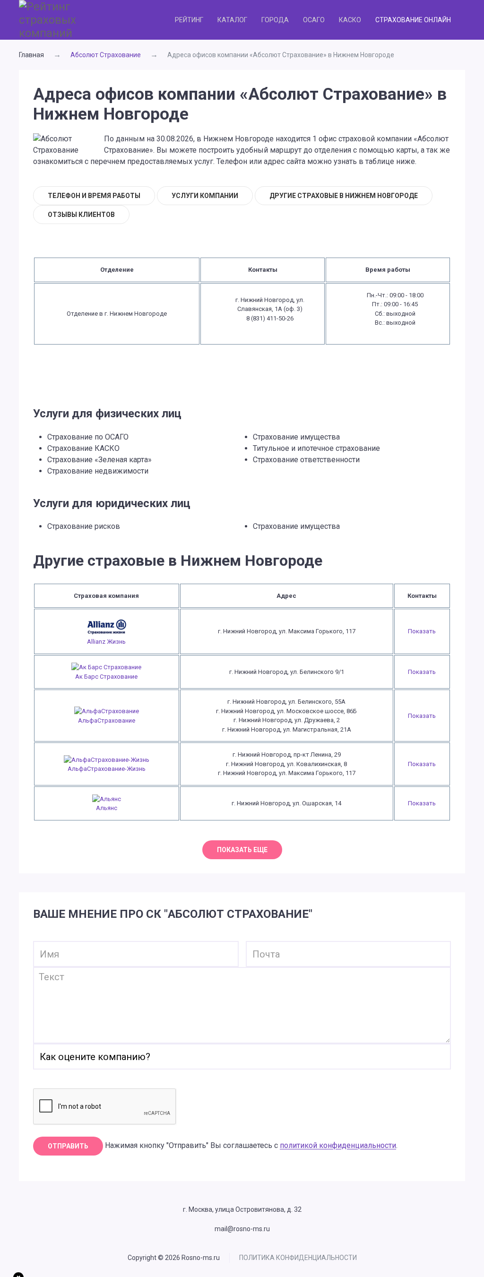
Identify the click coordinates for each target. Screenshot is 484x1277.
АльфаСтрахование (106, 720)
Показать (422, 631)
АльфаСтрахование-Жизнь (107, 768)
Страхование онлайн (413, 20)
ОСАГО (314, 20)
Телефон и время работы (94, 195)
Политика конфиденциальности (298, 1257)
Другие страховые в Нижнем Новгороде (343, 195)
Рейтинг (189, 20)
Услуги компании (205, 195)
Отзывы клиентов (81, 214)
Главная (31, 55)
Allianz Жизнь (106, 641)
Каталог (232, 20)
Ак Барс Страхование (106, 676)
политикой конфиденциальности (338, 1145)
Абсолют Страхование (105, 55)
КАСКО (350, 20)
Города (275, 20)
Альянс (106, 807)
